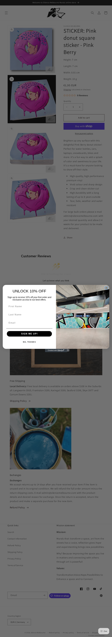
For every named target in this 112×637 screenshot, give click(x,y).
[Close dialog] (106, 288)
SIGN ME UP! (29, 334)
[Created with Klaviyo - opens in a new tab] (56, 350)
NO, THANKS (29, 342)
